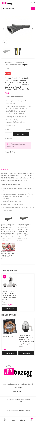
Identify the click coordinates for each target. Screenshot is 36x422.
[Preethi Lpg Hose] (9, 326)
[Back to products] (8, 69)
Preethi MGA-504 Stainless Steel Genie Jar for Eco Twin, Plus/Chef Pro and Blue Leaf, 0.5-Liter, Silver (26, 340)
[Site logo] (7, 2)
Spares (25, 65)
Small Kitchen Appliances (13, 65)
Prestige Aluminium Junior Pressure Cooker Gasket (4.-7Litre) (8, 253)
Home (7, 62)
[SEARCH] (33, 8)
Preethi (4, 302)
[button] (3, 29)
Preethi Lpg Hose (7, 336)
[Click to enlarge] (5, 42)
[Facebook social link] (10, 152)
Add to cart (21, 134)
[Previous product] (6, 69)
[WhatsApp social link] (15, 152)
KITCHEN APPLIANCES (18, 62)
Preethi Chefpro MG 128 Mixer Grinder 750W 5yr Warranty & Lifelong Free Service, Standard (9, 295)
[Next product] (10, 69)
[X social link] (12, 152)
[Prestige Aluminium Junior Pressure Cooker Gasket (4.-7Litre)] (8, 247)
